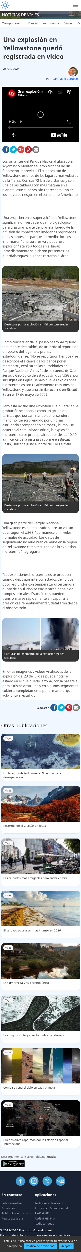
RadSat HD (42, 1213)
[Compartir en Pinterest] (28, 149)
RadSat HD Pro (45, 1218)
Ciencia (33, 23)
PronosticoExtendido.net (51, 1208)
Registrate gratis (13, 1218)
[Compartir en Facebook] (5, 149)
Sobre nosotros (12, 1203)
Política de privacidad (40, 1246)
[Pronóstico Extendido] (5, 5)
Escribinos (8, 1208)
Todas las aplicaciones (49, 1203)
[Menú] (75, 5)
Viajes (68, 23)
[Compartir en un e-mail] (76, 707)
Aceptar (66, 1246)
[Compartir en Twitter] (13, 149)
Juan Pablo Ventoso (65, 79)
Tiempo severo (12, 23)
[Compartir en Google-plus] (20, 149)
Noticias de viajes (20, 14)
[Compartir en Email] (35, 149)
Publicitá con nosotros (17, 1213)
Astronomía (51, 23)
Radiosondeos (44, 1223)
